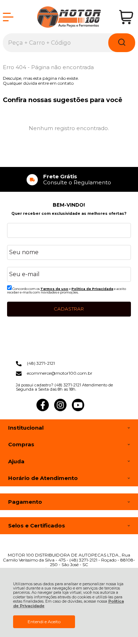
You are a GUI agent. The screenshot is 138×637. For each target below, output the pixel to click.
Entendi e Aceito (44, 621)
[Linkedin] (96, 409)
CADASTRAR (69, 309)
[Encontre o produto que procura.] (121, 42)
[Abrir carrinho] (126, 17)
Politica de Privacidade (92, 289)
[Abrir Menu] (8, 17)
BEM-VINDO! (69, 205)
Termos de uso (54, 289)
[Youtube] (78, 409)
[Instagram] (60, 409)
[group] (69, 179)
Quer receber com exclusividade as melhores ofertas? (68, 213)
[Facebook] (42, 409)
